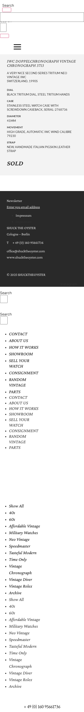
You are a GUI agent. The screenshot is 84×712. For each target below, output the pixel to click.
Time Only (18, 559)
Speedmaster (19, 545)
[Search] (6, 10)
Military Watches (23, 532)
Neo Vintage (19, 539)
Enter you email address (23, 207)
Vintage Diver (20, 579)
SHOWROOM (21, 353)
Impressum (24, 215)
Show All (16, 505)
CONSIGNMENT (23, 372)
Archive (15, 592)
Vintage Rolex (20, 586)
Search (8, 5)
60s (12, 519)
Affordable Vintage (24, 525)
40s (12, 512)
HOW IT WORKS (23, 347)
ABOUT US (18, 340)
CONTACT (18, 333)
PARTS (14, 391)
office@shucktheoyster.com (26, 251)
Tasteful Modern (23, 552)
